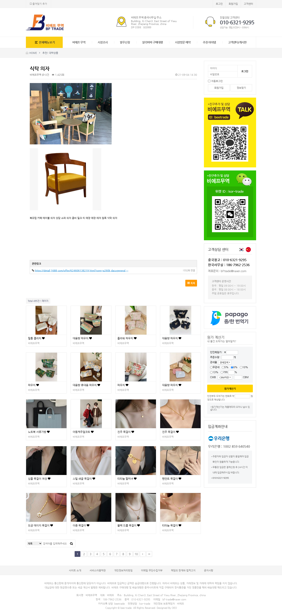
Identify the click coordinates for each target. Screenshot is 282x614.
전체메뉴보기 (47, 42)
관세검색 (224, 362)
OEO (174, 607)
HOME (33, 52)
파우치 (32, 385)
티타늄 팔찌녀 (125, 478)
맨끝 (149, 554)
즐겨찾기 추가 (39, 3)
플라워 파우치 (125, 338)
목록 (192, 283)
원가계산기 (230, 388)
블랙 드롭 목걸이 (127, 525)
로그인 (219, 3)
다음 (143, 554)
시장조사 (103, 42)
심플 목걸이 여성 (38, 478)
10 (136, 554)
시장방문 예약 (182, 42)
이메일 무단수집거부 (151, 570)
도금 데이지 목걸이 (39, 525)
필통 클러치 (35, 338)
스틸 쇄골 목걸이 (82, 478)
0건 (47, 74)
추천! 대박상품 (50, 52)
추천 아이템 (209, 42)
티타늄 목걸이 (170, 525)
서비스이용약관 (98, 570)
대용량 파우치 (81, 338)
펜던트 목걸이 (170, 478)
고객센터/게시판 (237, 42)
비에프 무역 (78, 42)
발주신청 (125, 42)
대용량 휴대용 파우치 (85, 385)
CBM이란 (224, 377)
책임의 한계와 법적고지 (183, 570)
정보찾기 (241, 87)
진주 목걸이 (124, 431)
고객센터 (248, 3)
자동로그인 (217, 81)
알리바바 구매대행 (152, 42)
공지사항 (208, 570)
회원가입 (233, 3)
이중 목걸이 (80, 525)
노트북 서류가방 (37, 431)
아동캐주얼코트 (82, 431)
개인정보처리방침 (123, 570)
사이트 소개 (75, 570)
